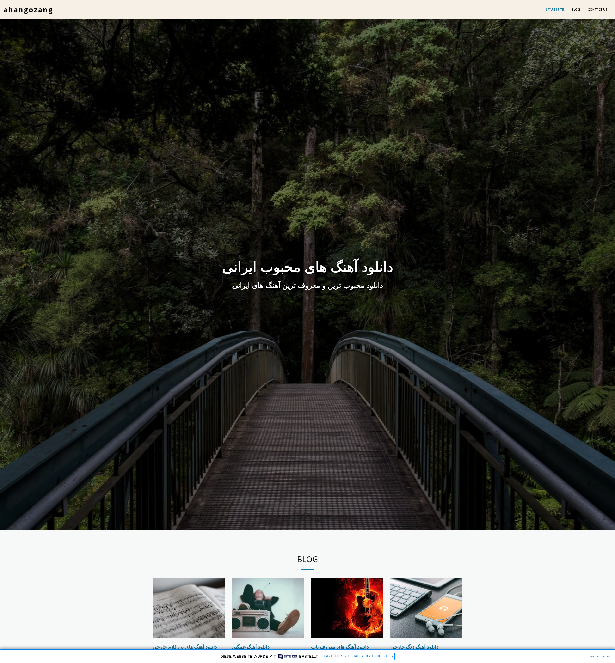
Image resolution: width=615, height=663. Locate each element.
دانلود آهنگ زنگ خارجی (414, 646)
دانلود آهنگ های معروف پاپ (340, 646)
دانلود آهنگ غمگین (251, 646)
